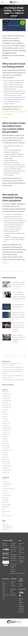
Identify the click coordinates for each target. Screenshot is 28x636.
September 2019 (6, 450)
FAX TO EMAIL (13, 551)
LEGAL (3, 591)
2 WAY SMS (21, 547)
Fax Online (6, 21)
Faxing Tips (5, 497)
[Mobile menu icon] (3, 2)
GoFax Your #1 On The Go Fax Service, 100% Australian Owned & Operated (18, 326)
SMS (3, 513)
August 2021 (5, 409)
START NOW (13, 585)
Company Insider (7, 484)
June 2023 (5, 403)
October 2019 (6, 448)
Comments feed (7, 527)
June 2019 (5, 454)
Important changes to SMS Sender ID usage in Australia (12, 376)
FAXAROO (21, 585)
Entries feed (5, 525)
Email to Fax (5, 486)
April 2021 (4, 418)
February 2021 (6, 423)
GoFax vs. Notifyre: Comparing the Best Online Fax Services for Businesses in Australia (18, 295)
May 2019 (4, 457)
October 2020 (6, 432)
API (3, 479)
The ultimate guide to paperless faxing (18, 306)
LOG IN (12, 583)
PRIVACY (4, 593)
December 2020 (6, 427)
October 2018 (6, 468)
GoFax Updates (6, 504)
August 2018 (5, 472)
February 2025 (6, 396)
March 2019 (5, 459)
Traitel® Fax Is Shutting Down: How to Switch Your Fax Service (18, 284)
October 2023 (6, 398)
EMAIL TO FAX (13, 549)
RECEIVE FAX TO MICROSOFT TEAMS (18, 573)
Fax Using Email (6, 495)
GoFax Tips (5, 502)
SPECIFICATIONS (5, 595)
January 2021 (5, 425)
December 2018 (6, 466)
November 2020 (6, 430)
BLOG (3, 582)
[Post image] (6, 284)
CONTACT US (13, 582)
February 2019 (6, 461)
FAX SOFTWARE (14, 564)
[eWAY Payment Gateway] (5, 565)
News (5, 23)
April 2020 (5, 441)
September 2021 (6, 407)
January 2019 (5, 463)
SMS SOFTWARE (22, 558)
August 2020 (5, 434)
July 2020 (4, 436)
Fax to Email (5, 493)
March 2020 (5, 443)
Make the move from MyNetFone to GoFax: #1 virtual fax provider (18, 315)
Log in (4, 522)
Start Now (5, 117)
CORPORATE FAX (14, 547)
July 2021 (4, 412)
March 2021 (5, 421)
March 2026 (5, 391)
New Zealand (5, 506)
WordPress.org (6, 529)
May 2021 (4, 416)
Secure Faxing (6, 511)
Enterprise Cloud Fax (8, 488)
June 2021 (5, 414)
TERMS (3, 596)
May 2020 (5, 439)
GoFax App (5, 500)
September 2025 (7, 394)
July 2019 (4, 452)
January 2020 (6, 445)
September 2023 (6, 400)
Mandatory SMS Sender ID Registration (12, 367)
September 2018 (6, 470)
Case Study (5, 482)
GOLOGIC (20, 583)
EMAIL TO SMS (21, 549)
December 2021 (6, 405)
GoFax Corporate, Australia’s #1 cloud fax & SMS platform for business (18, 338)
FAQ (3, 598)
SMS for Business (7, 515)
